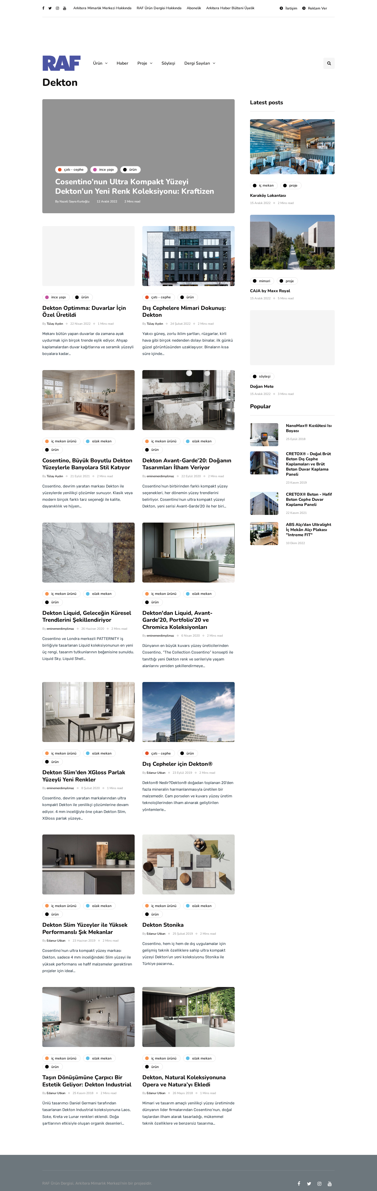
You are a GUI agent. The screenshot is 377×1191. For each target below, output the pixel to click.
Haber (122, 63)
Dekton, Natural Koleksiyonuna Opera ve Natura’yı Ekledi (184, 1081)
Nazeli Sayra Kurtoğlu (74, 201)
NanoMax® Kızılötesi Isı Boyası (309, 428)
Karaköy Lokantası (268, 195)
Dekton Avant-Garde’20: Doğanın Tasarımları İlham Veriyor (186, 464)
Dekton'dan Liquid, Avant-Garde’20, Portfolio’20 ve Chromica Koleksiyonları (177, 620)
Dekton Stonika (163, 925)
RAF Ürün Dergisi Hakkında (159, 8)
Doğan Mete (262, 386)
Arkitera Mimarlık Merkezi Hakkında (102, 8)
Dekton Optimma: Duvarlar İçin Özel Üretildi (84, 311)
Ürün (97, 63)
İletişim (291, 8)
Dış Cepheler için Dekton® (177, 764)
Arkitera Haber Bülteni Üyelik (230, 8)
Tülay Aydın (55, 324)
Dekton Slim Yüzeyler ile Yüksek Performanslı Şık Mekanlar (84, 928)
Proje (142, 63)
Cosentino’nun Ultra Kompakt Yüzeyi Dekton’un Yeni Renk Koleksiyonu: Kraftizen (134, 187)
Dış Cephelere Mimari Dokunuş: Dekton (184, 311)
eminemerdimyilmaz (160, 476)
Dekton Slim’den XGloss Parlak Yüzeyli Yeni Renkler (83, 776)
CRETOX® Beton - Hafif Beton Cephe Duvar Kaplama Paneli (309, 499)
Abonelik (194, 8)
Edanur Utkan (156, 773)
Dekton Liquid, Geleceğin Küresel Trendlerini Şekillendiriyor (86, 616)
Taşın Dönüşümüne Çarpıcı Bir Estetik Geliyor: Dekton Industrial (86, 1081)
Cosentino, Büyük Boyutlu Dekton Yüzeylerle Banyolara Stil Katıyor (87, 464)
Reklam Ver (317, 8)
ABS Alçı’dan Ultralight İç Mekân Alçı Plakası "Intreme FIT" (308, 530)
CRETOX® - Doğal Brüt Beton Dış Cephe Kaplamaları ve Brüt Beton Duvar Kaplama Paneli (308, 464)
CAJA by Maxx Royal (270, 291)
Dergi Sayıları (197, 63)
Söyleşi (168, 63)
